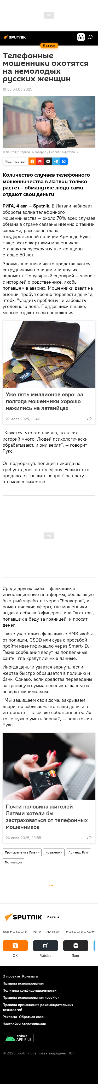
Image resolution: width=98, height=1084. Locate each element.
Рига (37, 931)
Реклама (10, 1016)
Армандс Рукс (78, 852)
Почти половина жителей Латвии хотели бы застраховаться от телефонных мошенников (47, 816)
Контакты (30, 976)
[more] (89, 418)
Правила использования (23, 983)
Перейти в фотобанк (63, 152)
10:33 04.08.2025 (17, 89)
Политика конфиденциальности (29, 990)
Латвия (54, 931)
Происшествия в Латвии (22, 852)
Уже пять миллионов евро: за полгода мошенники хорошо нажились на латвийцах (44, 401)
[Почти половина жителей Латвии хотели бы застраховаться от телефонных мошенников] (49, 766)
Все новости (15, 931)
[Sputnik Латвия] (16, 39)
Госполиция (13, 862)
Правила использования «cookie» (31, 997)
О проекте (11, 976)
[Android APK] (18, 1038)
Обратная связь (32, 1016)
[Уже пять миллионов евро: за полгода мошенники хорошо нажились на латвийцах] (49, 354)
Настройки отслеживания (24, 1023)
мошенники (53, 852)
